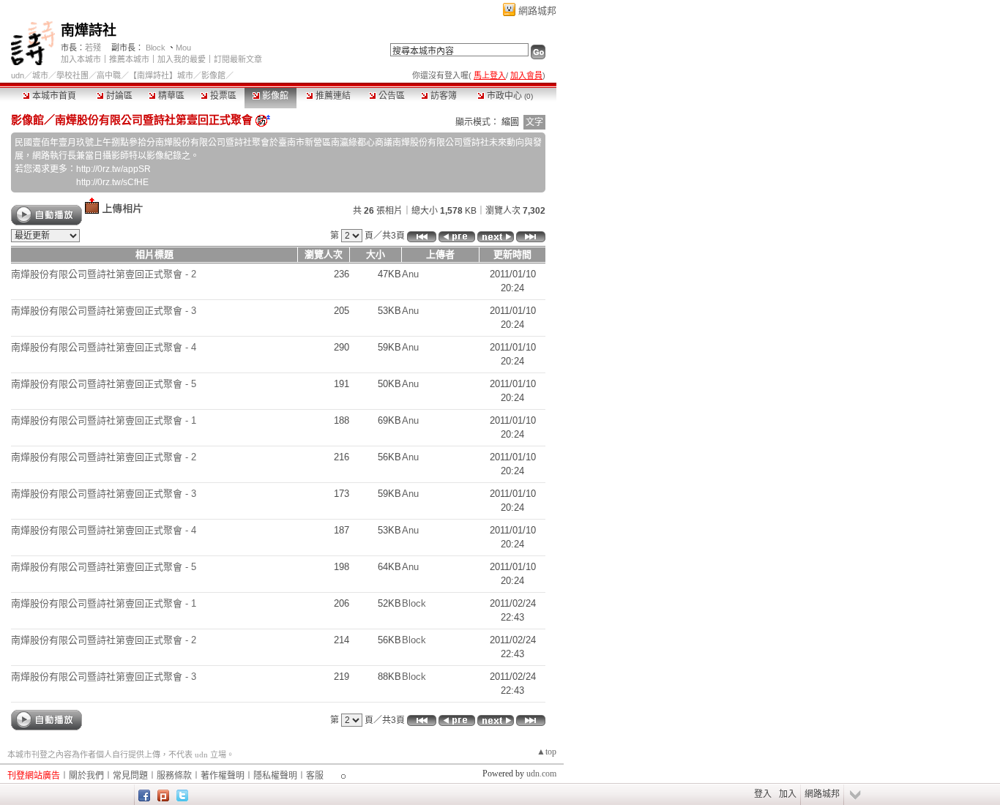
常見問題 (130, 776)
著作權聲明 (223, 776)
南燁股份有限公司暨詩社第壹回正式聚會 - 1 (103, 420)
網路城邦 (537, 10)
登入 (763, 794)
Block (155, 47)
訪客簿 (442, 96)
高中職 (109, 75)
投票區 (222, 96)
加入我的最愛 (181, 59)
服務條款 (174, 776)
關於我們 (86, 776)
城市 (40, 75)
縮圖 (510, 122)
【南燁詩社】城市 (161, 75)
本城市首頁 (53, 96)
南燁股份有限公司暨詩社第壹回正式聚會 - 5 (103, 383)
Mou (183, 47)
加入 (787, 794)
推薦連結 (332, 96)
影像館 (274, 96)
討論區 (118, 96)
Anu (410, 274)
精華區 (170, 96)
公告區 (390, 96)
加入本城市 (81, 59)
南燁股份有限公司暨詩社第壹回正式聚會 (154, 119)
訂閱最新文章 (238, 59)
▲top (546, 751)
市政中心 (509, 96)
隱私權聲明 (275, 776)
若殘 (93, 47)
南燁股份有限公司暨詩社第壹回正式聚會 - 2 (103, 274)
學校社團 (72, 75)
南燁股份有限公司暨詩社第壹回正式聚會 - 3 (103, 310)
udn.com (541, 773)
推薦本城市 (129, 59)
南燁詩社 (88, 30)
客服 (315, 776)
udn (17, 75)
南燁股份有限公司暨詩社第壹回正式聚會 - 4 (103, 347)
